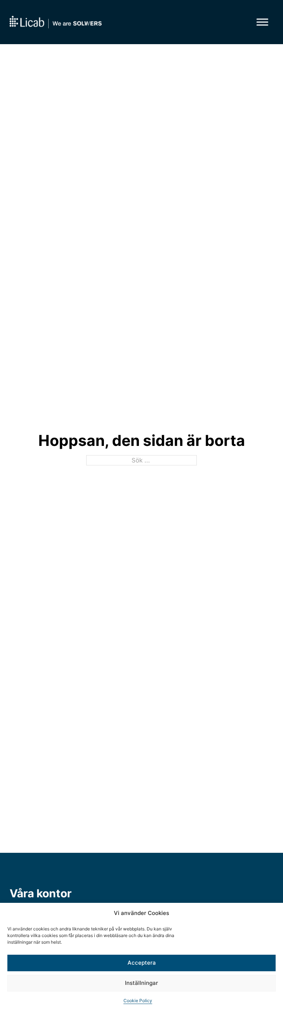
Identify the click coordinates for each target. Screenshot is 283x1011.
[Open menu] (262, 22)
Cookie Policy (137, 1000)
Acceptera (141, 962)
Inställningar (141, 982)
